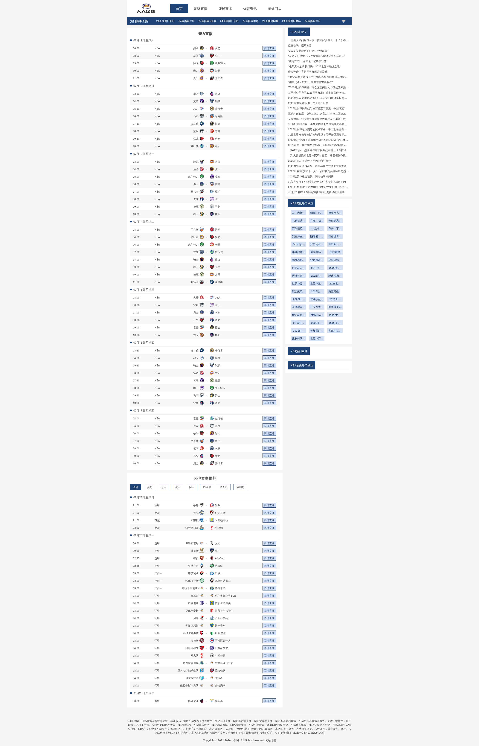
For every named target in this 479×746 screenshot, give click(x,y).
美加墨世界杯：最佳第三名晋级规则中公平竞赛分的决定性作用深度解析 (316, 331)
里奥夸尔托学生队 (188, 670)
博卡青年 (220, 625)
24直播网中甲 (187, 21)
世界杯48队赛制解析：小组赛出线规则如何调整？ (316, 315)
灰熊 (196, 55)
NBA (157, 48)
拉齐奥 (219, 701)
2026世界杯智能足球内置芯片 (334, 268)
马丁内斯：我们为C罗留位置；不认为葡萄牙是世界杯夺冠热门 (298, 213)
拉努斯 (195, 640)
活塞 (196, 169)
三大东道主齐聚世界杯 (316, 307)
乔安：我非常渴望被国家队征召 (316, 221)
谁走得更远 (334, 307)
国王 (217, 199)
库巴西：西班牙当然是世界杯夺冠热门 (334, 244)
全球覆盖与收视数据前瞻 (298, 307)
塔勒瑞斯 (193, 603)
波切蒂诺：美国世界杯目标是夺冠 (316, 260)
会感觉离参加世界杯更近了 (334, 221)
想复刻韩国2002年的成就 (334, 260)
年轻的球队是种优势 (298, 252)
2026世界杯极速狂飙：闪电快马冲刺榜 (310, 176)
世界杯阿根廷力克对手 (316, 339)
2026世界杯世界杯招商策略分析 (334, 315)
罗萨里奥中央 (223, 603)
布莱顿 (195, 520)
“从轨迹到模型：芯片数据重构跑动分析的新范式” (316, 56)
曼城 (196, 512)
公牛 (217, 55)
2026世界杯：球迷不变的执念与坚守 (309, 160)
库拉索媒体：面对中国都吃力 (334, 252)
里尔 (217, 505)
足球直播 (200, 8)
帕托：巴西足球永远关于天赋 (316, 213)
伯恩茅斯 (220, 512)
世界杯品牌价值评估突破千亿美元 (298, 283)
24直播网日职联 (165, 21)
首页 (179, 8)
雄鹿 (196, 206)
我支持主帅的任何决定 (298, 236)
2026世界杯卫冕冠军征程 (334, 283)
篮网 (196, 131)
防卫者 (219, 678)
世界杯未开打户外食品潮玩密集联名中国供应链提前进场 (298, 268)
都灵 (196, 558)
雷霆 (217, 70)
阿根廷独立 (192, 648)
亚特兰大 (193, 565)
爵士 (196, 214)
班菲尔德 (220, 633)
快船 (217, 214)
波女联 (224, 487)
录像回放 (274, 8)
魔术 (196, 93)
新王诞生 (333, 291)
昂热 (196, 505)
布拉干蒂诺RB (190, 588)
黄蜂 (196, 101)
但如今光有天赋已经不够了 (334, 213)
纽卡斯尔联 (192, 527)
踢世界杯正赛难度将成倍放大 (298, 260)
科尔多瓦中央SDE (225, 595)
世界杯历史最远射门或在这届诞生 (298, 315)
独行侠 (195, 146)
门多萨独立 (221, 648)
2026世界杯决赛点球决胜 (316, 291)
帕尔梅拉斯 (192, 580)
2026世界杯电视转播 (334, 299)
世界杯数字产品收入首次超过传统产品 (316, 283)
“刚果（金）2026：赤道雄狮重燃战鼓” (310, 82)
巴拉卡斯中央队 (189, 685)
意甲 (163, 487)
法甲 (177, 487)
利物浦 (219, 527)
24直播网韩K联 (207, 21)
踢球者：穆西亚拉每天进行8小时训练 (316, 236)
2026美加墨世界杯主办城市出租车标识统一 (316, 323)
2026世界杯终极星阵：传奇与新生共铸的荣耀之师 (317, 166)
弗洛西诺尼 (192, 543)
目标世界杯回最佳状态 (334, 236)
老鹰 (217, 131)
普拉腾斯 (220, 685)
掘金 (196, 48)
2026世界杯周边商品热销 (298, 299)
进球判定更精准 (298, 276)
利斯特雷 (220, 655)
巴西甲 (207, 487)
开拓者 (219, 78)
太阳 (196, 78)
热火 (217, 93)
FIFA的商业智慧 (298, 323)
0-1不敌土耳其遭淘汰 (298, 244)
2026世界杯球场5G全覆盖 (317, 276)
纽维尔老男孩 (191, 633)
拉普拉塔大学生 (224, 610)
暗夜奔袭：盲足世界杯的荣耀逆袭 (307, 71)
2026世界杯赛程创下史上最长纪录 (308, 103)
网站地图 (271, 740)
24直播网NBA (270, 21)
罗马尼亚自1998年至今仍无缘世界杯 (316, 244)
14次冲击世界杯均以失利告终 (316, 228)
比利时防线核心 (298, 339)
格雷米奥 (220, 588)
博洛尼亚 (193, 701)
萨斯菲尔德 (221, 618)
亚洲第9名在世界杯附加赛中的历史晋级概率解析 (316, 192)
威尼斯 (195, 550)
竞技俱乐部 (192, 625)
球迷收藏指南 (316, 299)
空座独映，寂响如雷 (300, 45)
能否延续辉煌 (298, 291)
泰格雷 (195, 595)
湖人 (196, 70)
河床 (196, 618)
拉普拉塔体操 (191, 663)
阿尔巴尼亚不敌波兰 (298, 228)
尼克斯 (219, 116)
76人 (196, 108)
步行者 (219, 108)
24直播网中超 (250, 21)
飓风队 (195, 655)
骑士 (217, 169)
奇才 (196, 199)
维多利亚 (193, 573)
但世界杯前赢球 (316, 252)
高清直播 (269, 48)
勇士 (196, 184)
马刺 (196, 116)
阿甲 (191, 487)
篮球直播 (225, 8)
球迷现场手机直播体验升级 (334, 276)
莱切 (217, 550)
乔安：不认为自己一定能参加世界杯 (334, 228)
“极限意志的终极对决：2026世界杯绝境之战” (314, 66)
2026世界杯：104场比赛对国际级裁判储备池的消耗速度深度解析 (298, 331)
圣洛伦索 (220, 670)
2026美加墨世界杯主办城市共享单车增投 (334, 323)
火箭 (217, 48)
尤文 (217, 543)
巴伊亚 (219, 573)
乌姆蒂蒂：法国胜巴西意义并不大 (298, 221)
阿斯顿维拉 (221, 520)
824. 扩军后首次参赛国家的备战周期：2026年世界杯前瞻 (316, 268)
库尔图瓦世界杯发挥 (334, 331)
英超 (149, 487)
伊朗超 (240, 487)
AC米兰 (219, 558)
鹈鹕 (217, 101)
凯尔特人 (220, 63)
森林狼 (195, 123)
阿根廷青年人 (223, 640)
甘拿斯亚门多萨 (224, 663)
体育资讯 (250, 8)
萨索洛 (219, 565)
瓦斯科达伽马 (223, 580)
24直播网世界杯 (291, 21)
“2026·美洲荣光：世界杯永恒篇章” (308, 50)
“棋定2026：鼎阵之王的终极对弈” (307, 61)
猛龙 (196, 63)
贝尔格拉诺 (192, 678)
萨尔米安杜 (192, 610)
